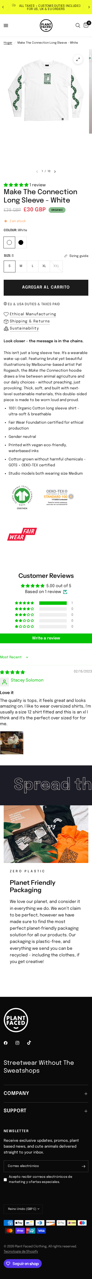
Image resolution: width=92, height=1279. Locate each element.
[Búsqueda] (78, 25)
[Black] (21, 241)
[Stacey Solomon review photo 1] (12, 743)
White (9, 242)
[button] (16, 185)
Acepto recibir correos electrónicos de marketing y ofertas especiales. (40, 1179)
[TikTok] (32, 1042)
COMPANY (16, 1093)
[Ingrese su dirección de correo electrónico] (83, 1166)
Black (21, 242)
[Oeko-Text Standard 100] (58, 497)
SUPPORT (15, 1111)
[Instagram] (20, 1043)
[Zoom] (78, 59)
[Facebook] (9, 1043)
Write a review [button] (46, 638)
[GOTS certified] (22, 497)
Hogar (8, 42)
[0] (85, 25)
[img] (12, 673)
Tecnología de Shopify (21, 1251)
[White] (9, 241)
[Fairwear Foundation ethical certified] (22, 534)
